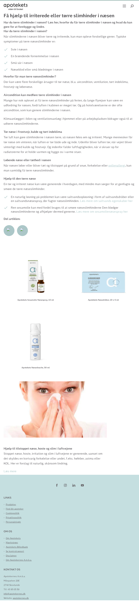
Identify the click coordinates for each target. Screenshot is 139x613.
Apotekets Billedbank (17, 547)
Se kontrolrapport (15, 551)
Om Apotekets (13, 538)
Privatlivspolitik (14, 517)
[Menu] (125, 6)
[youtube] (82, 485)
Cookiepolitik (12, 513)
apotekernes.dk (21, 598)
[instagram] (65, 485)
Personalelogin (13, 522)
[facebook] (57, 485)
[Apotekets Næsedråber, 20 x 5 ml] (103, 270)
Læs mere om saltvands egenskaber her (106, 201)
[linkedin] (74, 485)
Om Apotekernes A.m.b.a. (19, 560)
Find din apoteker (15, 509)
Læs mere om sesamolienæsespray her (102, 211)
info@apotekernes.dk (15, 594)
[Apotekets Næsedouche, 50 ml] (36, 337)
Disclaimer (11, 555)
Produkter (11, 504)
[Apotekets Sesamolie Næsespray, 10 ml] (36, 270)
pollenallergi (116, 165)
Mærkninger (12, 542)
